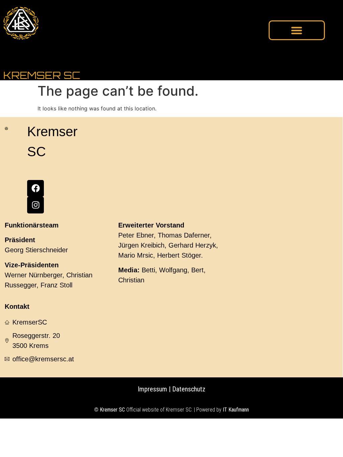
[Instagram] (35, 205)
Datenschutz (187, 389)
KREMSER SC (41, 75)
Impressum (152, 389)
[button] (297, 30)
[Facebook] (35, 188)
